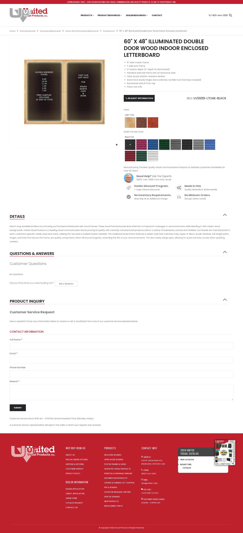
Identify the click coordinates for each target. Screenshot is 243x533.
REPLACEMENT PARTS (113, 506)
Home (12, 31)
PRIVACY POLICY (73, 473)
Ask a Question (66, 283)
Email (168, 179)
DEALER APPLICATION (75, 489)
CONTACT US (72, 507)
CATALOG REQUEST (74, 503)
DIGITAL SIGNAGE (112, 496)
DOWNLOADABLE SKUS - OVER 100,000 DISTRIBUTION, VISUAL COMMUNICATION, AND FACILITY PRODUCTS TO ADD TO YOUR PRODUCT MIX (121, 1)
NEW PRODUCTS (111, 501)
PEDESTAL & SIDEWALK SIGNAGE (118, 473)
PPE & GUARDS (110, 487)
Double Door (109, 31)
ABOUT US (70, 455)
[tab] (119, 215)
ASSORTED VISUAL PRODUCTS (117, 469)
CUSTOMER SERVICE (74, 469)
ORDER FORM (71, 498)
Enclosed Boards (27, 31)
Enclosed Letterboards (50, 31)
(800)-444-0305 (144, 179)
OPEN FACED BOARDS (113, 459)
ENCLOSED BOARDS (113, 455)
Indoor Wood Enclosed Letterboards (82, 31)
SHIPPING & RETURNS (75, 464)
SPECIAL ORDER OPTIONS (77, 459)
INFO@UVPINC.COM (149, 483)
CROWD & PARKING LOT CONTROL (119, 483)
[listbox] (175, 123)
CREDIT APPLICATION (75, 493)
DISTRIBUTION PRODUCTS (115, 478)
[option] (130, 122)
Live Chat (159, 179)
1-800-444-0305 (219, 15)
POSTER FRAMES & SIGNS (115, 464)
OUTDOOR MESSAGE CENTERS (117, 492)
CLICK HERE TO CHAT (149, 493)
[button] (116, 144)
